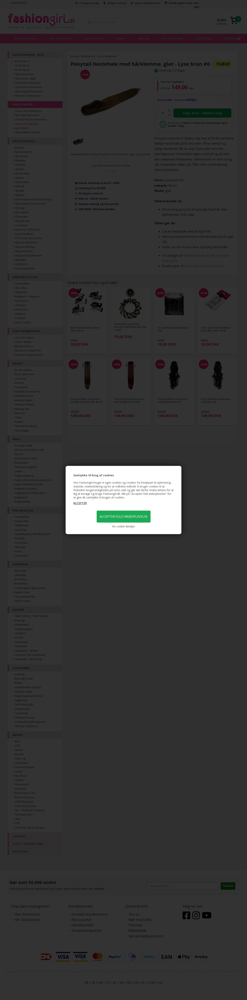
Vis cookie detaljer (123, 526)
